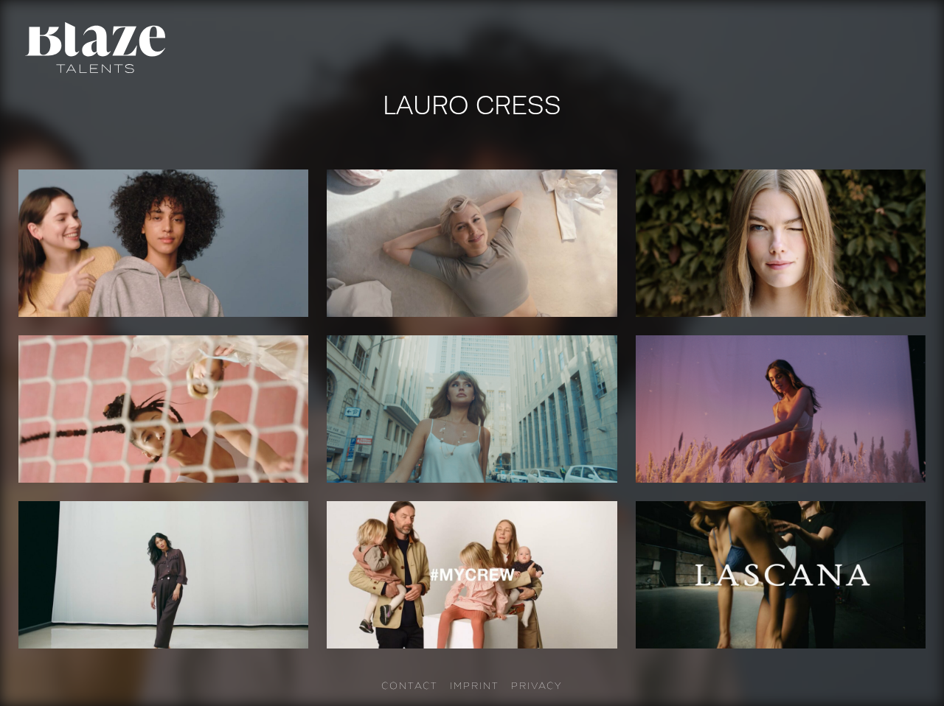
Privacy (537, 685)
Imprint (474, 685)
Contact (409, 685)
